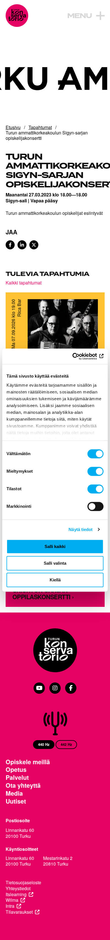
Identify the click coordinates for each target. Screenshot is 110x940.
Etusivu (13, 127)
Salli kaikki (55, 546)
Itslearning (16, 895)
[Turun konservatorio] (55, 650)
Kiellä (55, 579)
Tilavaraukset (19, 912)
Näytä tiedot (81, 529)
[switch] (95, 471)
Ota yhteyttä (23, 785)
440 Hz (43, 744)
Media (14, 793)
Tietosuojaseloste (23, 883)
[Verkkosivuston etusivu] (17, 15)
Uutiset (16, 801)
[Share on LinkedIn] (22, 244)
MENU (79, 16)
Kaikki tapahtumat (23, 282)
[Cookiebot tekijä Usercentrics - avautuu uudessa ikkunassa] (79, 356)
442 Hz (66, 744)
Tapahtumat (40, 127)
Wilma (12, 900)
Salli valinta (55, 563)
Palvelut (17, 777)
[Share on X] (33, 244)
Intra (10, 906)
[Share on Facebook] (10, 244)
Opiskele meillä (28, 762)
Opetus (16, 770)
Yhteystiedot (18, 889)
